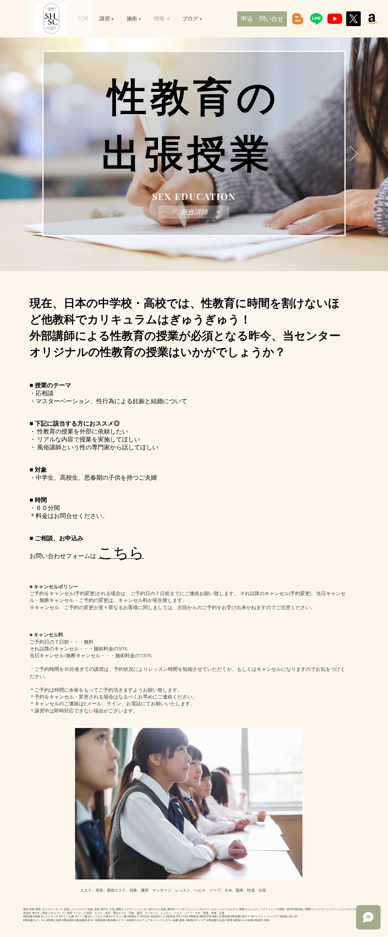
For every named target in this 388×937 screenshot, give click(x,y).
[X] (353, 18)
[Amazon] (372, 18)
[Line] (316, 18)
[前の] (34, 154)
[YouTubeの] (334, 18)
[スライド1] (194, 256)
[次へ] (354, 154)
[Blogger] (297, 18)
